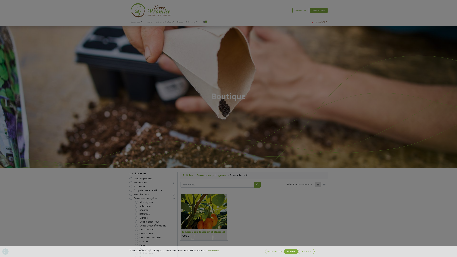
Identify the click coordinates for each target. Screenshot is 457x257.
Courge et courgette (150, 237)
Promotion (139, 186)
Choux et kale (146, 229)
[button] (305, 184)
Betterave (144, 213)
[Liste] (324, 184)
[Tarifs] (318, 184)
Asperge (143, 209)
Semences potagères (145, 198)
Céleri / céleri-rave (149, 221)
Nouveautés (140, 182)
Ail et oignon (146, 202)
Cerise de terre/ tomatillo (152, 225)
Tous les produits (143, 178)
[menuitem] (148, 22)
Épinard (143, 241)
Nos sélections (141, 194)
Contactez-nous (318, 10)
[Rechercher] (257, 185)
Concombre (146, 233)
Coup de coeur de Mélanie (148, 190)
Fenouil (143, 245)
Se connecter (300, 10)
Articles (187, 175)
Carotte (143, 217)
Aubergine (144, 206)
